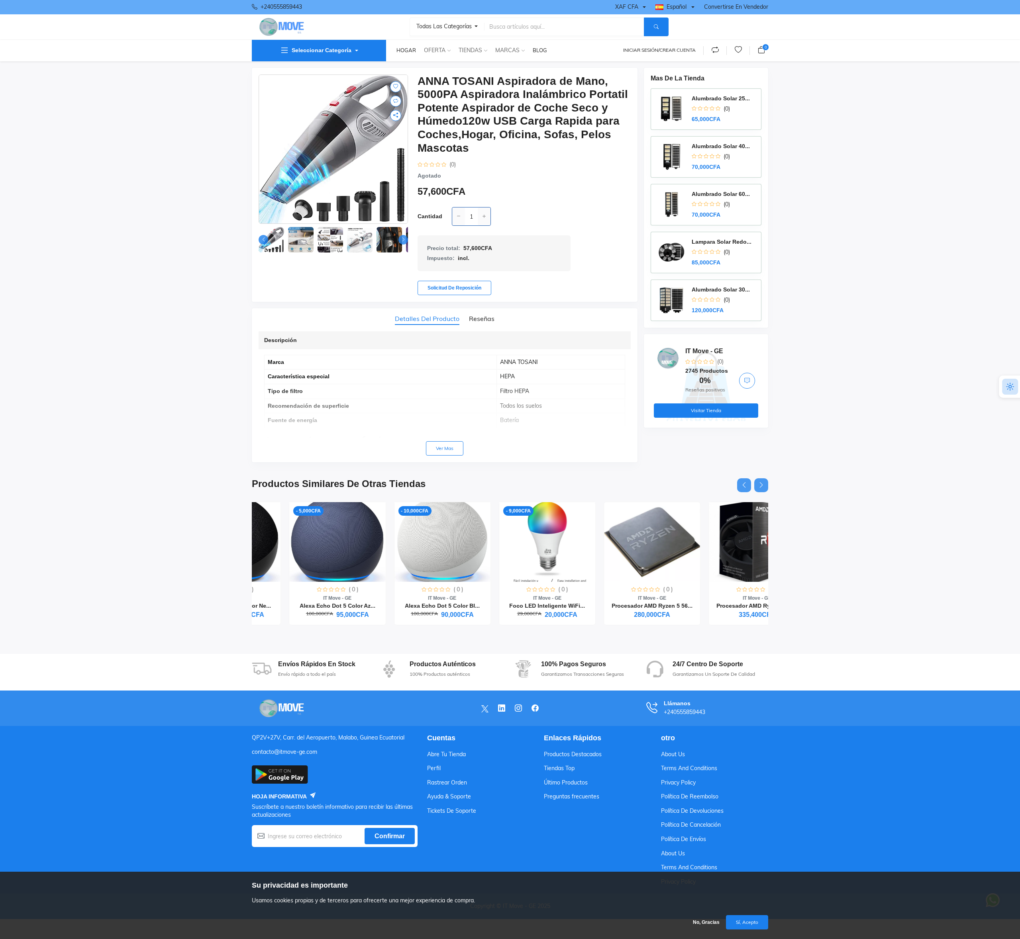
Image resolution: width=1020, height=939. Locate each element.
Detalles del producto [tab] (427, 319)
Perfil (434, 768)
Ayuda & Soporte (449, 796)
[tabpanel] (445, 393)
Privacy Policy (678, 782)
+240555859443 (281, 6)
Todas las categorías (444, 26)
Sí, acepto (747, 922)
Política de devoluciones (692, 810)
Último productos (566, 782)
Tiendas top (559, 768)
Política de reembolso (689, 796)
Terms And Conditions (689, 768)
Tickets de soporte (451, 810)
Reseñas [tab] (481, 319)
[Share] (395, 115)
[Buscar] (656, 27)
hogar (406, 50)
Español (677, 6)
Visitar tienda (706, 410)
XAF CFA (626, 6)
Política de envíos (683, 839)
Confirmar (390, 836)
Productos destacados (573, 754)
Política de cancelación (691, 824)
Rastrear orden (447, 782)
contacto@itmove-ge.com (284, 751)
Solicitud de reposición (454, 288)
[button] (403, 240)
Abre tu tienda (446, 754)
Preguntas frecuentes (571, 796)
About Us (673, 754)
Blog (540, 50)
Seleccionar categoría (321, 50)
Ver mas (444, 448)
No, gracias (706, 922)
